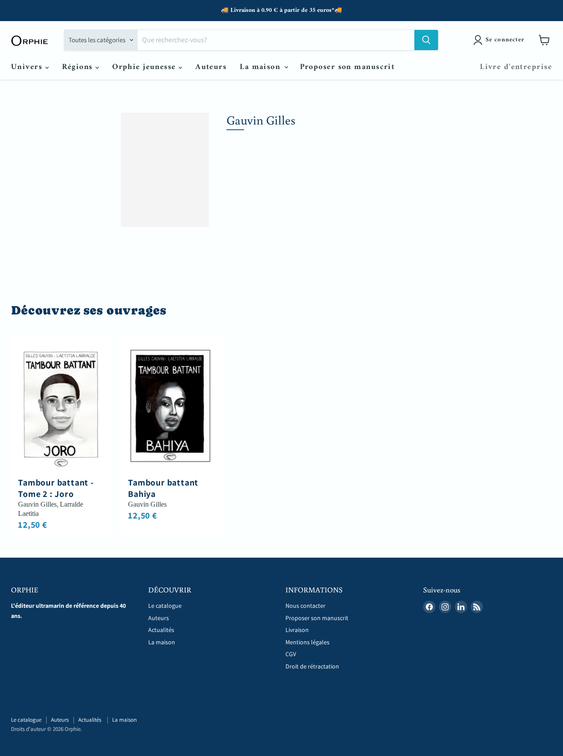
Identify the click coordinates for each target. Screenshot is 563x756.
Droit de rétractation (312, 666)
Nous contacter (305, 606)
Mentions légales (307, 642)
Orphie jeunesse (145, 67)
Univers (28, 67)
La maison (261, 67)
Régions (79, 67)
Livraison (297, 630)
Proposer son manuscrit (347, 67)
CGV (290, 654)
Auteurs (211, 67)
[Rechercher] (426, 40)
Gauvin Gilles (37, 504)
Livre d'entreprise (516, 67)
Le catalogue (165, 606)
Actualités (161, 630)
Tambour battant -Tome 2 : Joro (56, 488)
